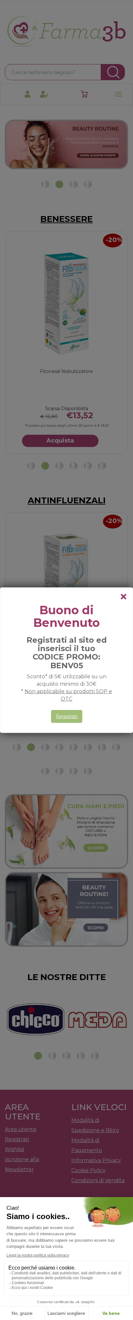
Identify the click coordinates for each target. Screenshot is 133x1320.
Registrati (66, 716)
